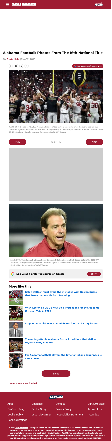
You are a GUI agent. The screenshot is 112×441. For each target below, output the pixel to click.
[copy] (26, 66)
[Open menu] (7, 4)
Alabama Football (27, 383)
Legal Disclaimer (41, 414)
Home (12, 383)
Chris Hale (13, 59)
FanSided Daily (16, 409)
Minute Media (21, 428)
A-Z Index (93, 414)
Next (94, 141)
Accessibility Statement (69, 414)
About (10, 403)
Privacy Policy (63, 409)
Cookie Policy (15, 414)
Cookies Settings (17, 419)
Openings (37, 403)
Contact (60, 403)
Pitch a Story (39, 409)
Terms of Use (95, 409)
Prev (17, 141)
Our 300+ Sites (96, 403)
